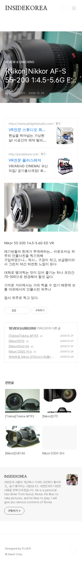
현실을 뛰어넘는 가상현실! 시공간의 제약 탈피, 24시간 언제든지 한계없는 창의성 (27, 137)
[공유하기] (20, 310)
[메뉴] (74, 8)
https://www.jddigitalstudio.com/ (31, 123)
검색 (64, 8)
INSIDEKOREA (26, 8)
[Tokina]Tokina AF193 (23, 335)
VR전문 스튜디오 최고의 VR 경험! (27, 129)
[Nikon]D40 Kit (19, 346)
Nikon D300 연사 (20, 351)
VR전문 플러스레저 (25, 160)
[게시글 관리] (25, 310)
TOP (73, 550)
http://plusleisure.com (23, 154)
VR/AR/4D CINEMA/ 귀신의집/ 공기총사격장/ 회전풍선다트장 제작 (28, 168)
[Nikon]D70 (16, 341)
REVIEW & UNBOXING (22, 328)
